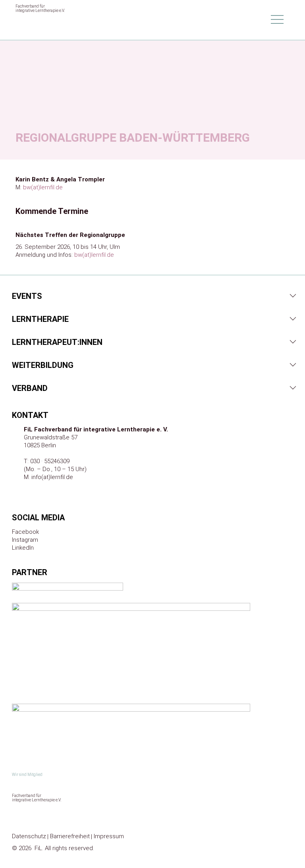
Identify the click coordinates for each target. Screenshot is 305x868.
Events (27, 296)
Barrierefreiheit (70, 836)
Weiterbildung (42, 365)
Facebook (25, 531)
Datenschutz (29, 836)
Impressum (109, 836)
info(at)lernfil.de (52, 477)
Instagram (25, 539)
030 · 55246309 (49, 461)
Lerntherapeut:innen (57, 342)
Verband (30, 388)
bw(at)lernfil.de (43, 187)
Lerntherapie (40, 319)
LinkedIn (23, 547)
